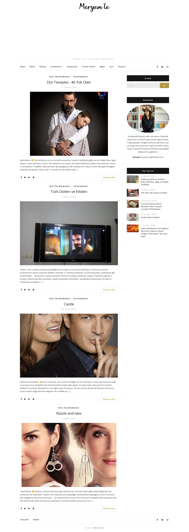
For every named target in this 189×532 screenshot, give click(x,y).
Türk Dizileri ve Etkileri (69, 191)
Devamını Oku (109, 177)
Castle (69, 304)
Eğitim (102, 66)
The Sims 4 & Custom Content (154, 192)
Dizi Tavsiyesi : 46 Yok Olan (69, 82)
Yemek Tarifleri (88, 66)
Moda (22, 66)
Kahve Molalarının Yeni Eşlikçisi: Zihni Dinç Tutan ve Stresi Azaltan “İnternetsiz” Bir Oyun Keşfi (155, 232)
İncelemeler (55, 66)
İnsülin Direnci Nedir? (150, 217)
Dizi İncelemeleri (60, 76)
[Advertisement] (94, 35)
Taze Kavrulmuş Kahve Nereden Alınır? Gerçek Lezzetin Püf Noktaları (151, 206)
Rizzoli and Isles (69, 413)
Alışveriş (121, 66)
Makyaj (42, 66)
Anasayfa (24, 519)
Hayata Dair (72, 66)
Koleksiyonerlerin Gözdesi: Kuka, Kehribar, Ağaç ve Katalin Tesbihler (155, 182)
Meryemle (99, 528)
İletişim (36, 519)
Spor (111, 66)
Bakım (32, 66)
